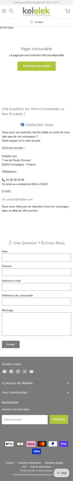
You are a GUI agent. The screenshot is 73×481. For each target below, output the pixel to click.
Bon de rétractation (41, 466)
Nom (5, 251)
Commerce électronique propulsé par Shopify (36, 474)
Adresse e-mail (11, 280)
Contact (10, 462)
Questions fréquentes (29, 462)
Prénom (7, 266)
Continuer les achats (36, 66)
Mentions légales (54, 462)
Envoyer (11, 344)
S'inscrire (59, 419)
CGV (24, 466)
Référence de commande (17, 295)
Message (7, 310)
